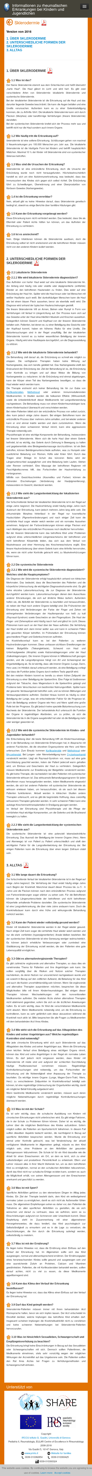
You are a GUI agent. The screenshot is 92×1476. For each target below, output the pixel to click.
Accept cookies (62, 1472)
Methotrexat (33, 392)
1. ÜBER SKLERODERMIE (26, 38)
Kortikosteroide (53, 750)
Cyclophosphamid (76, 754)
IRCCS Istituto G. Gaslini (34, 1437)
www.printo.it (31, 1453)
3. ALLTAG (14, 50)
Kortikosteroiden (14, 392)
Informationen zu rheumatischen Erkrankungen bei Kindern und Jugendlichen (39, 9)
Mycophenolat (13, 754)
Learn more (46, 1472)
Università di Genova (59, 1437)
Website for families (61, 1453)
